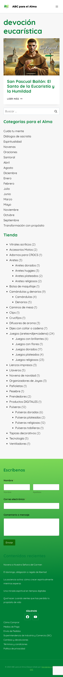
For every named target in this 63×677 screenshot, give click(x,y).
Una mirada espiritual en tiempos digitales (25, 590)
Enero (7, 178)
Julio (7, 189)
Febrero (9, 183)
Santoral (9, 157)
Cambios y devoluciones (16, 639)
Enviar (9, 542)
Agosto (8, 168)
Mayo (7, 204)
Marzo (8, 199)
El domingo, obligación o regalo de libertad (25, 572)
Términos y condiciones (15, 644)
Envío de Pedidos (12, 631)
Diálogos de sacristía (17, 136)
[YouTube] (35, 617)
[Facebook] (27, 617)
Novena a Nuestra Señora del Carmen (23, 564)
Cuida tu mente (14, 131)
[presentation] (31, 56)
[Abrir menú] (56, 6)
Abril (7, 162)
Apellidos (37, 492)
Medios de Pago (11, 626)
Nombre (7, 492)
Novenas (10, 147)
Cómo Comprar (11, 622)
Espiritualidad (13, 141)
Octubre (9, 215)
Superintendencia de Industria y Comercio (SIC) (28, 635)
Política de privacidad (14, 648)
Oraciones (10, 152)
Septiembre (11, 220)
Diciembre (10, 173)
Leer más (14, 98)
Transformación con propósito (24, 225)
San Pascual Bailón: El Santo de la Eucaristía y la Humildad (30, 86)
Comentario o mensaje (16, 514)
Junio (7, 194)
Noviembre (11, 209)
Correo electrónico (15, 499)
